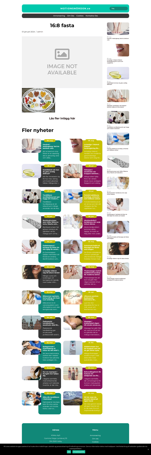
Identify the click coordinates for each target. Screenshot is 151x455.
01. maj (49, 292)
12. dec (49, 368)
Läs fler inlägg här (62, 118)
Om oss (70, 16)
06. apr (91, 292)
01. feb (91, 343)
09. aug (50, 141)
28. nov (50, 393)
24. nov (91, 393)
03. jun (49, 242)
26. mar (91, 317)
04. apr (50, 317)
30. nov (91, 368)
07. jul (49, 191)
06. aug (91, 141)
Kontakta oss (92, 16)
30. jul (49, 166)
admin (40, 32)
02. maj (91, 267)
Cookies (79, 16)
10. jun (49, 216)
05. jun (91, 216)
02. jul (91, 191)
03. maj (91, 242)
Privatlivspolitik (79, 452)
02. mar (50, 343)
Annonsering (59, 16)
